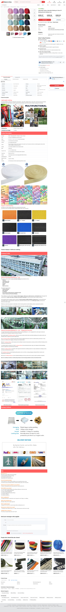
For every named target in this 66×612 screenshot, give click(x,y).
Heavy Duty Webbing (21, 592)
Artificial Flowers (35, 583)
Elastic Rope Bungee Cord (37, 582)
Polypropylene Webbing (23, 6)
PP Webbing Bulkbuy (33, 599)
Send (8, 533)
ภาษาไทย (49, 606)
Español (13, 606)
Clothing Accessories (13, 6)
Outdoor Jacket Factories (24, 597)
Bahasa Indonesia (59, 606)
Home (2, 6)
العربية (38, 606)
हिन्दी (46, 606)
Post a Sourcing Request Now (28, 533)
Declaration (43, 608)
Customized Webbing (11, 599)
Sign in (64, 2)
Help (47, 4)
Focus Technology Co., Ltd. (26, 608)
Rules (64, 4)
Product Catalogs (14, 580)
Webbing (18, 6)
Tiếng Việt (55, 606)
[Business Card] (63, 81)
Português (17, 606)
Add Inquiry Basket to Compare (19, 37)
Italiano (28, 606)
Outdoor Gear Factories (33, 597)
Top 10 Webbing (18, 599)
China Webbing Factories (5, 597)
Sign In (40, 72)
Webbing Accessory (58, 597)
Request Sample (55, 22)
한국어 (41, 606)
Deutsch (31, 606)
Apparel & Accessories (6, 6)
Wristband (50, 583)
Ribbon (50, 582)
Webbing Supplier (42, 597)
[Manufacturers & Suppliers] (6, 2)
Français (20, 606)
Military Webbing (13, 592)
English (10, 606)
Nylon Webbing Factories (15, 597)
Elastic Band (3, 582)
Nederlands (34, 606)
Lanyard (2, 583)
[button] (44, 79)
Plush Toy (18, 583)
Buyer (43, 4)
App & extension (53, 4)
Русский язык (24, 606)
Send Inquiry (44, 19)
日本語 (43, 606)
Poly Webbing (4, 599)
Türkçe (52, 606)
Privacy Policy (47, 608)
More (2, 601)
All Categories (4, 4)
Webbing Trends (25, 599)
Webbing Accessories (50, 597)
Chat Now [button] (59, 19)
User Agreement (38, 608)
